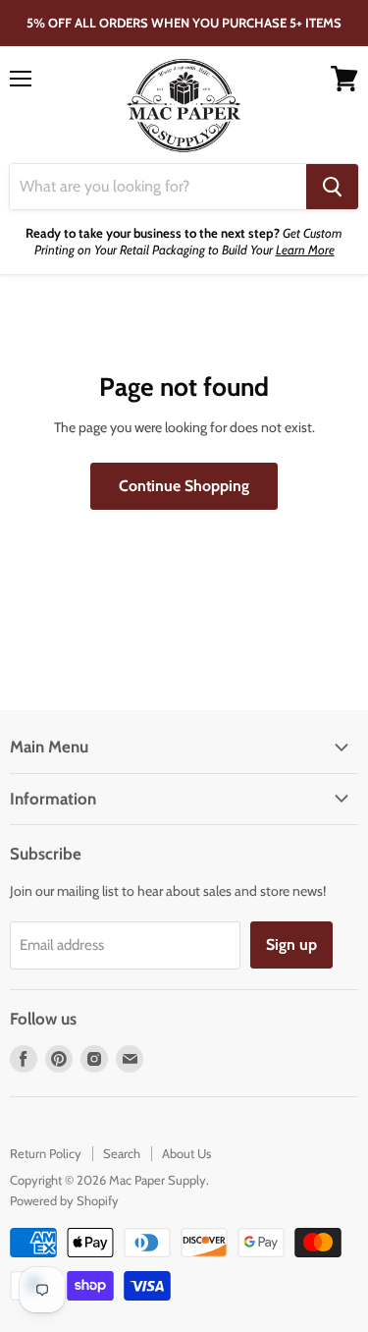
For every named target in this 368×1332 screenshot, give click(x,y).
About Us (186, 1153)
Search (121, 1153)
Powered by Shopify (64, 1200)
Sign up (291, 944)
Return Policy (45, 1153)
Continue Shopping (184, 485)
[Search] (332, 186)
